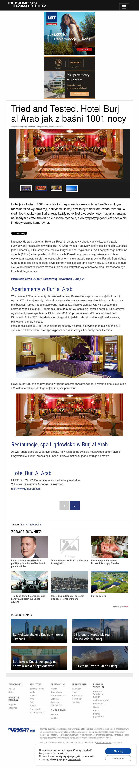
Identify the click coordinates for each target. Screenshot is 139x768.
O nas (96, 706)
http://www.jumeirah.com (26, 489)
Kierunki (54, 714)
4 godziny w (56, 691)
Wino (32, 698)
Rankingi (12, 707)
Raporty (12, 704)
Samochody (35, 708)
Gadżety (76, 702)
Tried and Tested (104, 742)
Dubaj (38, 524)
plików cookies (104, 737)
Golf (31, 702)
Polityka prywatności (98, 715)
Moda (32, 691)
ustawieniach (74, 759)
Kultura (33, 705)
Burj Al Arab (27, 524)
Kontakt (96, 710)
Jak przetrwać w (58, 695)
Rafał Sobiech (28, 126)
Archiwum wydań (101, 700)
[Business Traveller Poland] (27, 4)
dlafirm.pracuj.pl (37, 712)
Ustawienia (118, 758)
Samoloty (76, 688)
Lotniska (55, 698)
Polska (11, 688)
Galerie (54, 717)
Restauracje (77, 695)
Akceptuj (118, 751)
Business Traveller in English (98, 694)
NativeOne (69, 607)
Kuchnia (33, 695)
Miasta (54, 688)
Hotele (75, 691)
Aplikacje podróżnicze (56, 703)
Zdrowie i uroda (37, 688)
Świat (11, 691)
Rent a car (77, 698)
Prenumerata (99, 703)
